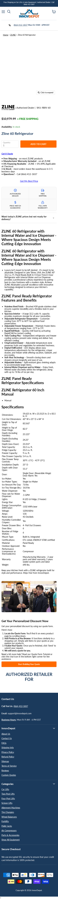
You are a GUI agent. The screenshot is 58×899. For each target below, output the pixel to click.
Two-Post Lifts (8, 794)
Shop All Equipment (10, 839)
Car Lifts (5, 789)
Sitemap (5, 761)
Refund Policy (7, 756)
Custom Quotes (8, 775)
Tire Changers (7, 812)
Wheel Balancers (9, 817)
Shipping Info (7, 747)
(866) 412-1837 (21, 25)
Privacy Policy (7, 752)
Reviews (5, 770)
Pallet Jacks (6, 826)
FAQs (3, 743)
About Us (5, 734)
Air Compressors (9, 830)
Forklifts (5, 821)
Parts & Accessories (10, 835)
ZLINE (13, 35)
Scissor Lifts (6, 803)
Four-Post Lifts (8, 798)
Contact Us (6, 738)
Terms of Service (9, 766)
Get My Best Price (29, 181)
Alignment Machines (10, 807)
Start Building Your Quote (29, 664)
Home (5, 35)
